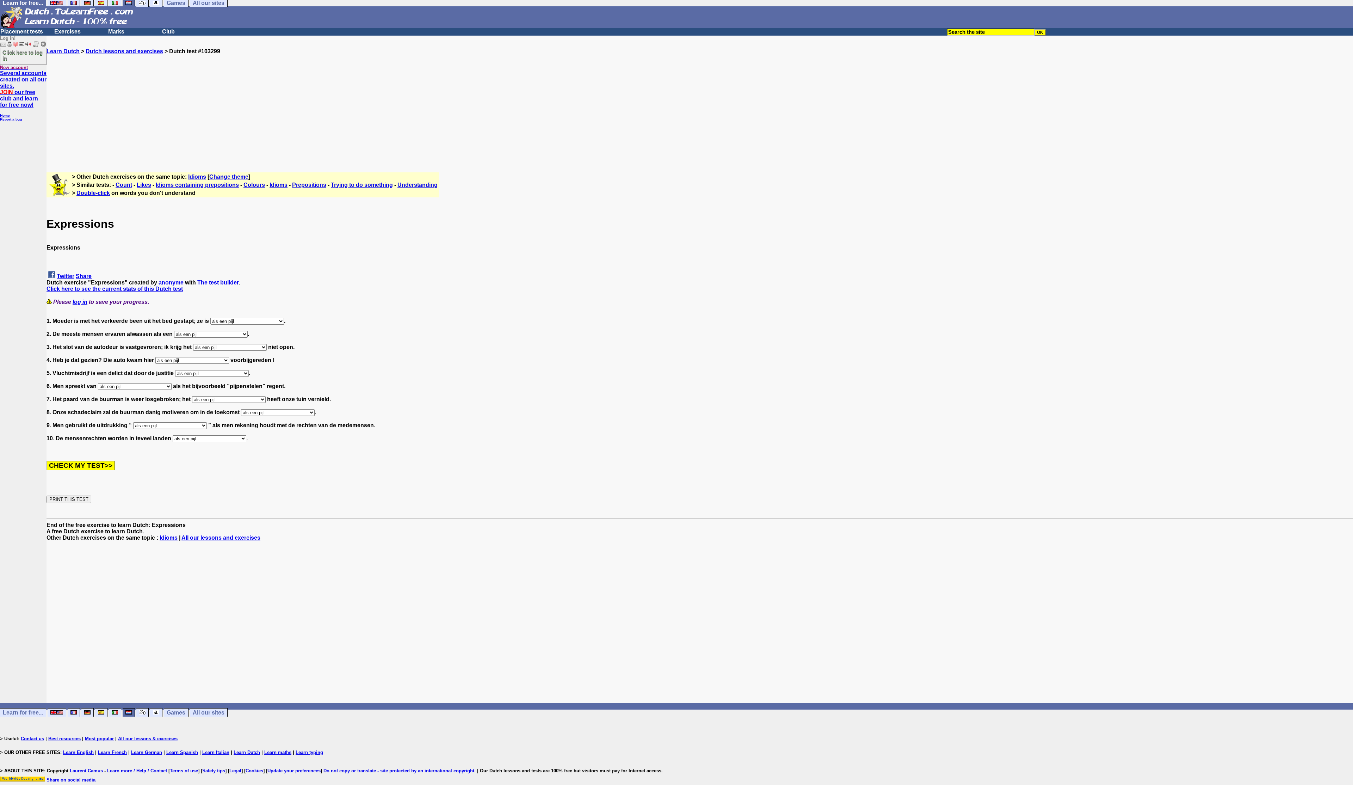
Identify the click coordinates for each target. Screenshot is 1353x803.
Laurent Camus (86, 770)
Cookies (254, 770)
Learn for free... (23, 713)
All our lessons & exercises (148, 738)
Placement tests (21, 32)
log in (80, 302)
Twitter (65, 276)
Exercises (67, 32)
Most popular (99, 738)
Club (168, 32)
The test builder (218, 283)
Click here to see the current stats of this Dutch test (115, 289)
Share (84, 276)
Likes (144, 185)
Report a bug (11, 119)
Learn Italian (215, 752)
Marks (116, 32)
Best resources (64, 738)
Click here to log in (22, 55)
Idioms (197, 177)
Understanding (417, 185)
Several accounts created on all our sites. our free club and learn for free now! (23, 89)
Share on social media (71, 780)
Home (5, 115)
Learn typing (309, 752)
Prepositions (309, 185)
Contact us (32, 738)
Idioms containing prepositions (197, 185)
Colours (254, 185)
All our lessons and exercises (220, 538)
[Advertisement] (699, 104)
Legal (235, 770)
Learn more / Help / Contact (137, 770)
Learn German (146, 752)
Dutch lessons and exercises (124, 51)
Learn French (112, 752)
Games (176, 713)
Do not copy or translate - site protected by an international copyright (398, 770)
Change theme (228, 177)
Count (124, 185)
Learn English (78, 752)
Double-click (93, 193)
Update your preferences (294, 770)
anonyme (171, 283)
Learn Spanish (182, 752)
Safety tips (213, 770)
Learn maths (277, 752)
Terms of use (184, 770)
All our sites (208, 713)
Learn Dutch (63, 51)
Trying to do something (362, 185)
